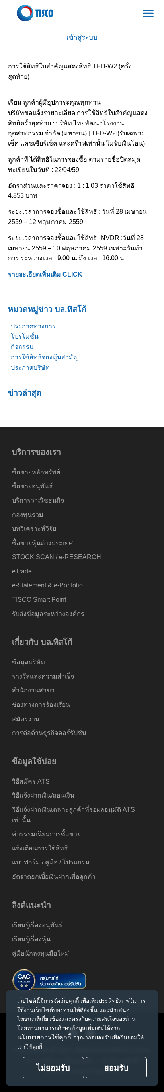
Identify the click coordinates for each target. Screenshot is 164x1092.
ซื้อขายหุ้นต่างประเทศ (42, 543)
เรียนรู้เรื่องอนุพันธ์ (37, 925)
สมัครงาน (25, 719)
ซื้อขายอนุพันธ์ (32, 486)
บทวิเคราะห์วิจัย (34, 528)
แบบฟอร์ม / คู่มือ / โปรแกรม (51, 862)
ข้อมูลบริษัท (28, 662)
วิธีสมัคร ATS (31, 781)
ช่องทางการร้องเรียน (41, 704)
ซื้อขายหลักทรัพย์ (36, 472)
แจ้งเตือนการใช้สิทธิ (40, 848)
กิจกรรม (22, 346)
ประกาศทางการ (33, 326)
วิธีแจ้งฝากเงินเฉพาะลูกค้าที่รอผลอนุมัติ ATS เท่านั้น (73, 814)
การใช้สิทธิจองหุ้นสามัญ (45, 357)
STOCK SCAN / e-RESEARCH (56, 557)
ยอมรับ (116, 1067)
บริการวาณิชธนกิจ (38, 500)
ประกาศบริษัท (30, 367)
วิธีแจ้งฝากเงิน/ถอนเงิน (43, 795)
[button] (148, 13)
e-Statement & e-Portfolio (47, 585)
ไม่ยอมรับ (53, 1067)
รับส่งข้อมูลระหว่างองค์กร (48, 613)
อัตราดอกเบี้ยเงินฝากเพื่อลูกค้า (54, 876)
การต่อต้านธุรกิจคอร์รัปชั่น (49, 732)
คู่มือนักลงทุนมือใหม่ (40, 953)
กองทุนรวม (27, 514)
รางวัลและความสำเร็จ (43, 676)
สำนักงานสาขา (33, 690)
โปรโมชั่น (25, 336)
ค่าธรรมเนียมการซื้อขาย (46, 834)
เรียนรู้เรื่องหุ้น (31, 939)
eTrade (22, 571)
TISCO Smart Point (39, 599)
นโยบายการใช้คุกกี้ (44, 1037)
